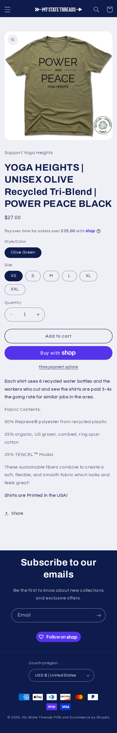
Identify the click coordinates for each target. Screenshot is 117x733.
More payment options (58, 367)
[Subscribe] (98, 615)
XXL (15, 289)
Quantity (13, 303)
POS (57, 717)
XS (13, 276)
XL (88, 276)
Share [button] (17, 513)
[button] (7, 9)
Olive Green (23, 252)
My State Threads (37, 717)
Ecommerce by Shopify (90, 717)
